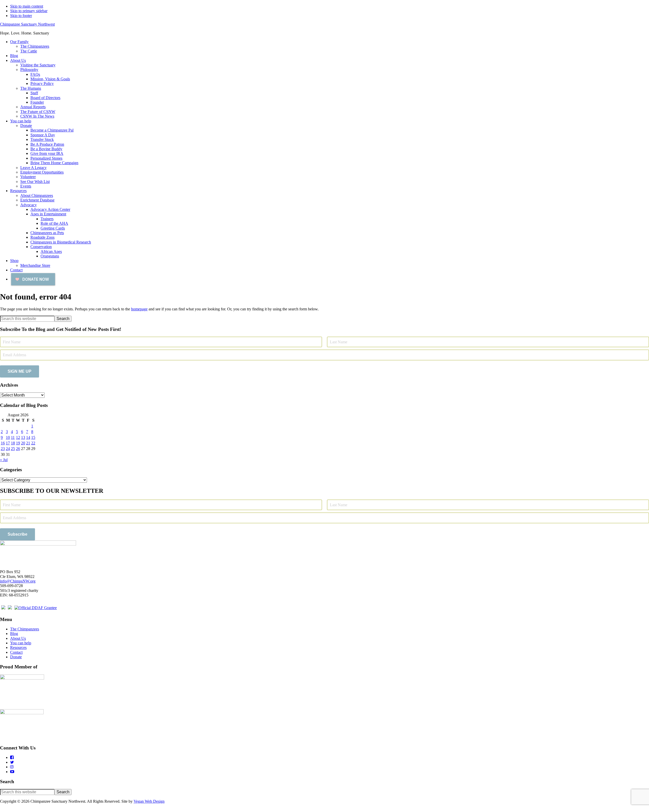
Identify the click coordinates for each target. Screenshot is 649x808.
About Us (18, 638)
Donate (16, 657)
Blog (14, 633)
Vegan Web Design (149, 801)
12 (18, 437)
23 (3, 448)
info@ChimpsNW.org (17, 581)
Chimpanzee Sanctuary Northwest (27, 24)
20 (23, 443)
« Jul (4, 460)
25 (13, 448)
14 (28, 437)
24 (8, 448)
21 (28, 443)
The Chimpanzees (24, 629)
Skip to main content (26, 6)
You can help (20, 643)
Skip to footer (21, 15)
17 (8, 443)
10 (8, 437)
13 (23, 437)
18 (13, 443)
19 (18, 443)
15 (33, 437)
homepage (139, 309)
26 (18, 448)
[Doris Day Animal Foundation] (35, 608)
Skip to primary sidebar (28, 11)
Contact (16, 652)
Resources (18, 647)
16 (3, 443)
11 (13, 437)
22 (33, 443)
